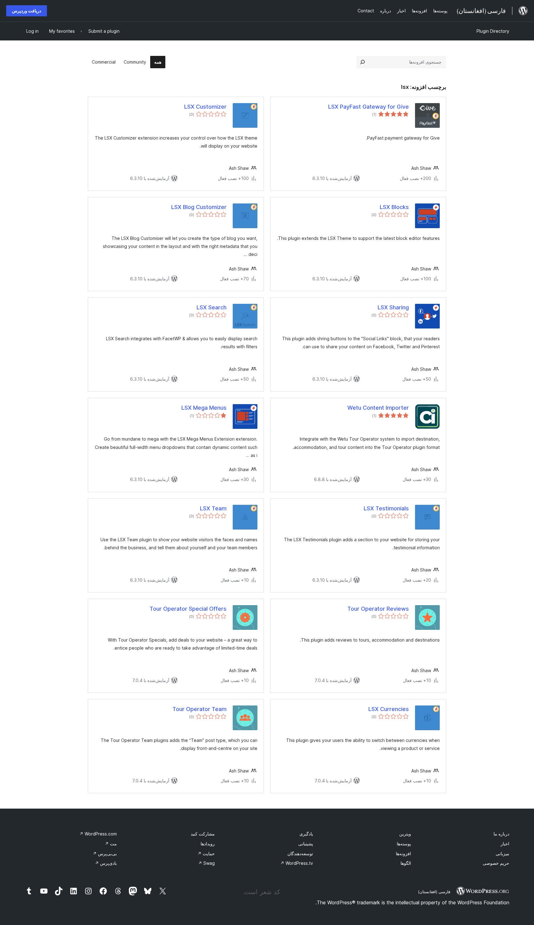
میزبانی (502, 853)
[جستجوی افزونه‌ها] (362, 62)
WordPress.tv (296, 863)
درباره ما (501, 833)
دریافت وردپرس (26, 10)
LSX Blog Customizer (199, 207)
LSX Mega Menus (204, 407)
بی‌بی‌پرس (105, 853)
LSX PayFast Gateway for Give (368, 106)
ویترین (405, 833)
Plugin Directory (493, 31)
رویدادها (208, 843)
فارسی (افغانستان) (434, 891)
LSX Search (212, 307)
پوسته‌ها (404, 843)
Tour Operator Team (199, 709)
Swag (206, 863)
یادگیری (306, 833)
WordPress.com (98, 833)
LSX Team (213, 508)
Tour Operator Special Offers (188, 608)
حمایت (206, 853)
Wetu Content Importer (378, 407)
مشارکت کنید (203, 833)
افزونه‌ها (403, 853)
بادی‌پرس (106, 863)
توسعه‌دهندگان (300, 853)
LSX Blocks (394, 207)
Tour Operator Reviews (378, 608)
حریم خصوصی (496, 863)
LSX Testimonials (386, 508)
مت (111, 843)
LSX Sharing (393, 307)
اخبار (505, 843)
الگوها (405, 863)
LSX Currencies (388, 709)
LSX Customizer (205, 106)
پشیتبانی (305, 843)
